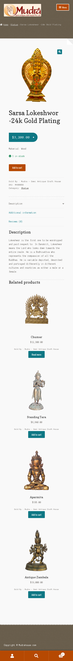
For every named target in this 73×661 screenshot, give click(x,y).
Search (36, 656)
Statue (14, 25)
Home (5, 25)
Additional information (22, 213)
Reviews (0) (16, 221)
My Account (12, 656)
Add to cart (17, 167)
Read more (36, 354)
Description (16, 203)
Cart (56, 653)
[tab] (36, 203)
